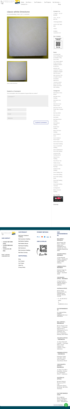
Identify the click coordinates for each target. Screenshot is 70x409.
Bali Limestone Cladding (24, 250)
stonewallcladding (12, 14)
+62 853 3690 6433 (8, 245)
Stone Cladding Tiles (57, 172)
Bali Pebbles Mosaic (23, 243)
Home (22, 2)
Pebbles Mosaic (56, 163)
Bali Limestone (56, 115)
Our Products (37, 2)
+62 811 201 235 (7, 249)
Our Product (21, 261)
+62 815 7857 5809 (8, 241)
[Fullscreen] (62, 200)
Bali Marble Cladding (23, 241)
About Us (20, 265)
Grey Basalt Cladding (58, 143)
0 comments (26, 14)
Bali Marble (55, 117)
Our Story (28, 2)
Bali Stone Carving (22, 252)
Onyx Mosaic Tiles (57, 160)
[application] (58, 199)
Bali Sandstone (22, 248)
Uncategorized (56, 187)
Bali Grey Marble (57, 113)
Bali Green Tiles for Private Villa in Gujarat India (58, 109)
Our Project (21, 263)
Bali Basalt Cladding (23, 245)
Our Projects (47, 2)
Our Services (56, 2)
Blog (59, 4)
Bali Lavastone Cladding (24, 239)
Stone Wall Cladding (57, 174)
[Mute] (61, 200)
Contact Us (24, 4)
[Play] (55, 200)
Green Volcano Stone (58, 141)
